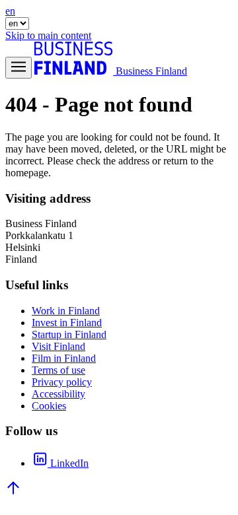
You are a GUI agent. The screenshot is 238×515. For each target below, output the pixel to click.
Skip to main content (48, 35)
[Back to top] (13, 492)
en (10, 11)
